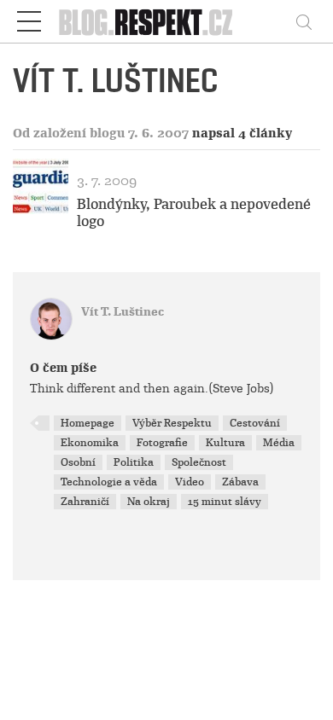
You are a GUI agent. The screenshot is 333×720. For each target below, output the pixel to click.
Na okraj (148, 501)
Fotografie (162, 443)
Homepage (87, 423)
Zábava (240, 482)
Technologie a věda (109, 482)
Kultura (225, 443)
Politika (134, 462)
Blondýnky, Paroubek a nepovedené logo (194, 212)
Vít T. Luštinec (122, 312)
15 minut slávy (224, 501)
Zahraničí (85, 501)
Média (279, 443)
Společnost (199, 462)
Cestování (255, 423)
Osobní (78, 462)
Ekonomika (90, 443)
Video (189, 482)
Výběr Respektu (172, 423)
